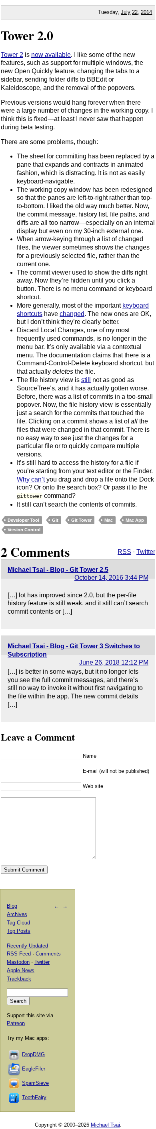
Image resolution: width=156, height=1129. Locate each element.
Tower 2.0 (27, 35)
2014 (146, 12)
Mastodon (18, 962)
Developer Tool (23, 520)
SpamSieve (35, 1083)
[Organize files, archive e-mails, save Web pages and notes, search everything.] (14, 1069)
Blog (12, 906)
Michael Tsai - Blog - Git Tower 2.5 (58, 569)
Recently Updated (27, 946)
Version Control (24, 529)
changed (72, 313)
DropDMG (33, 1054)
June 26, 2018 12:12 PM (113, 662)
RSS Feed (19, 954)
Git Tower (81, 520)
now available (51, 54)
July (125, 12)
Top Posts (18, 931)
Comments (48, 954)
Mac (108, 520)
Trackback (19, 979)
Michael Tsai (105, 1125)
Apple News (20, 970)
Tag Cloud (18, 923)
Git (55, 520)
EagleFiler (33, 1069)
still (86, 379)
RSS (124, 551)
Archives (17, 914)
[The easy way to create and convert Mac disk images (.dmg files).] (14, 1054)
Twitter (145, 551)
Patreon (16, 1023)
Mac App (135, 520)
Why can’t (31, 479)
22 (135, 12)
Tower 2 (12, 54)
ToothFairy (34, 1097)
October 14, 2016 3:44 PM (111, 577)
